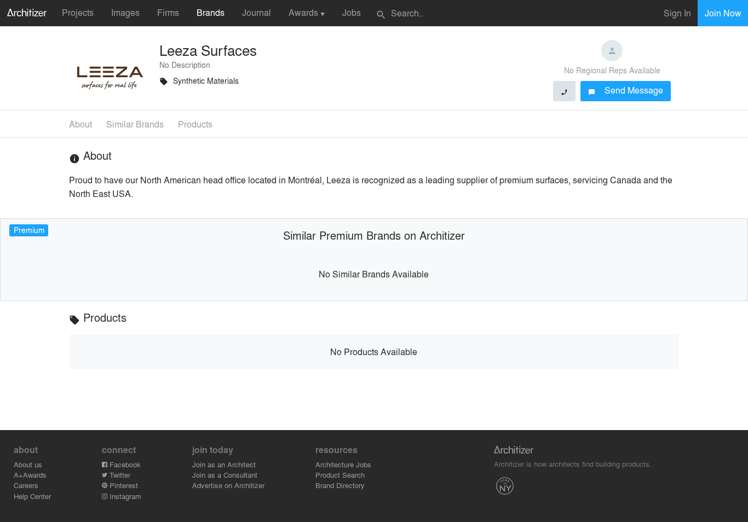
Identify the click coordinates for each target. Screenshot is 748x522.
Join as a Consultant (224, 474)
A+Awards (30, 474)
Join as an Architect (224, 464)
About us (28, 464)
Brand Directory (340, 485)
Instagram (124, 496)
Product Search (340, 474)
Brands (211, 12)
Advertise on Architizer (228, 485)
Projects (78, 12)
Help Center (32, 496)
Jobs (351, 12)
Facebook (124, 464)
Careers (26, 485)
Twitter (118, 474)
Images (125, 12)
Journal (256, 12)
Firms (168, 12)
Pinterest (122, 485)
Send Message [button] (625, 90)
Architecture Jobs (343, 464)
